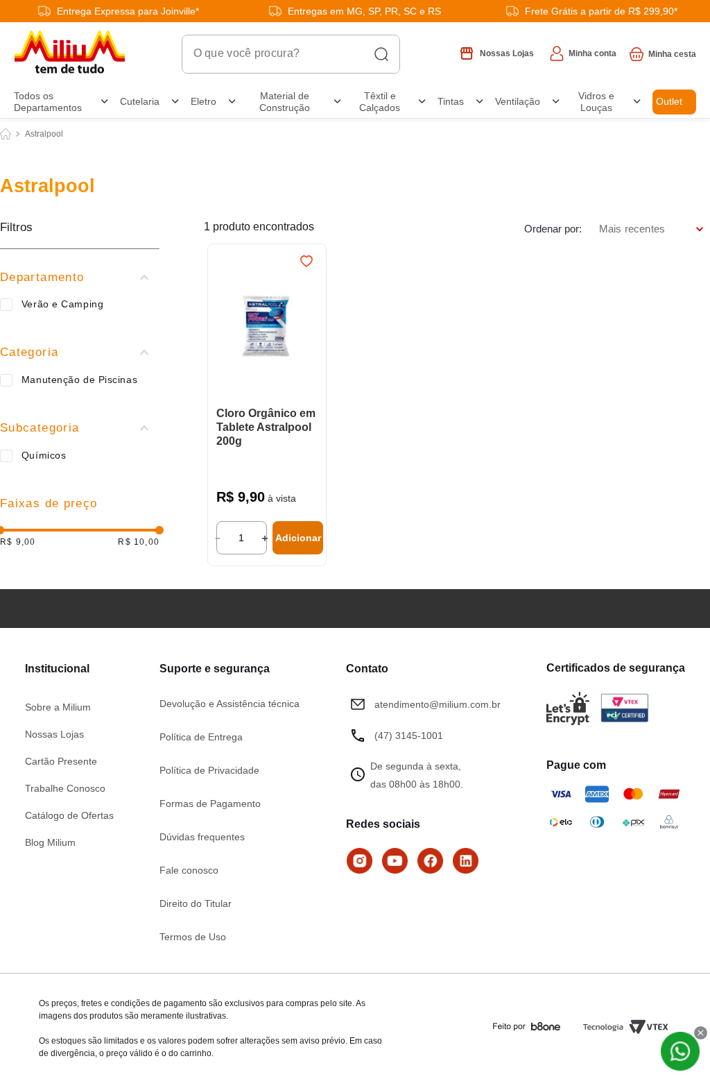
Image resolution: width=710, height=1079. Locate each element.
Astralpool (44, 15)
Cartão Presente (61, 760)
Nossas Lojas (54, 733)
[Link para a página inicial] (5, 15)
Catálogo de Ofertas (69, 814)
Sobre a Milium (58, 706)
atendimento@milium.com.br (437, 703)
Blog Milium (50, 841)
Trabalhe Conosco (65, 787)
